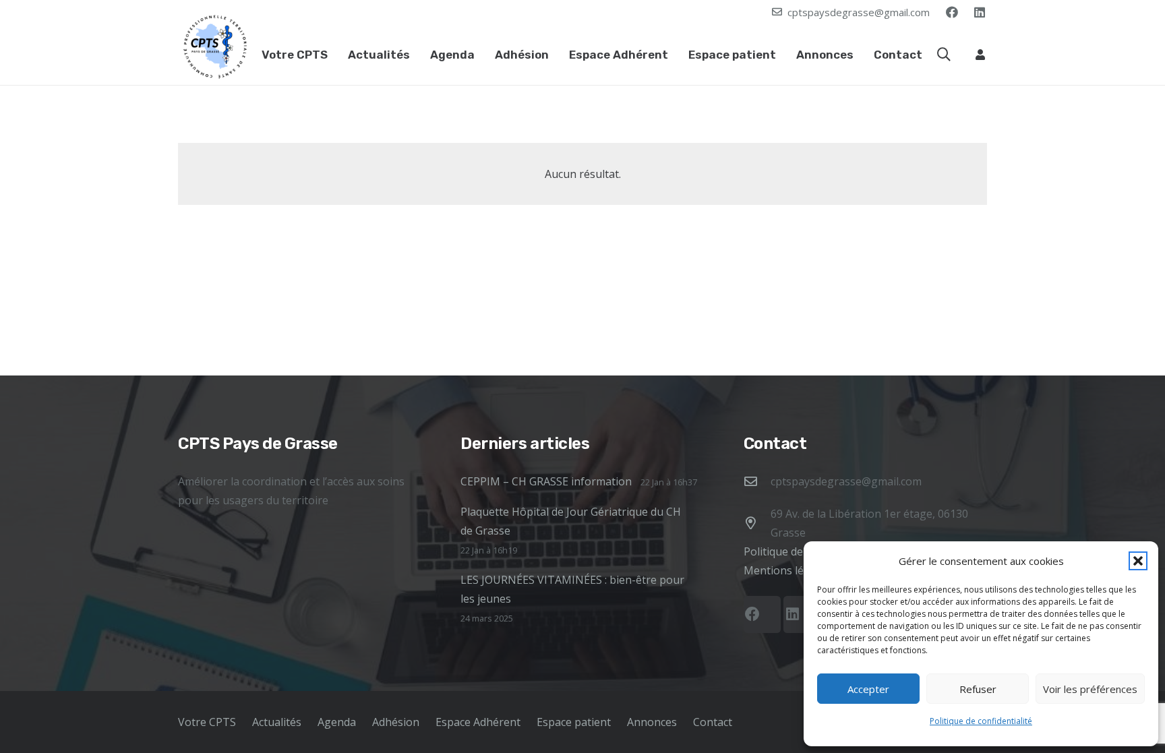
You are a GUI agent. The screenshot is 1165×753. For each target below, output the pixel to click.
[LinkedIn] (980, 12)
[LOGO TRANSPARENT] (215, 46)
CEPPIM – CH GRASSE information (546, 481)
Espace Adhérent (478, 722)
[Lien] (980, 54)
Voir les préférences (1090, 689)
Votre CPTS (207, 722)
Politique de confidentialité (981, 721)
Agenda (337, 722)
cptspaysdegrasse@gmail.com (846, 481)
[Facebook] (952, 12)
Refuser (977, 689)
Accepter (868, 689)
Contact (712, 722)
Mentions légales (787, 570)
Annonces (652, 722)
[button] (1138, 561)
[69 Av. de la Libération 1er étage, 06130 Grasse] (757, 522)
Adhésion (395, 722)
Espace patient (574, 722)
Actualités (276, 722)
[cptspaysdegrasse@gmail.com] (757, 481)
